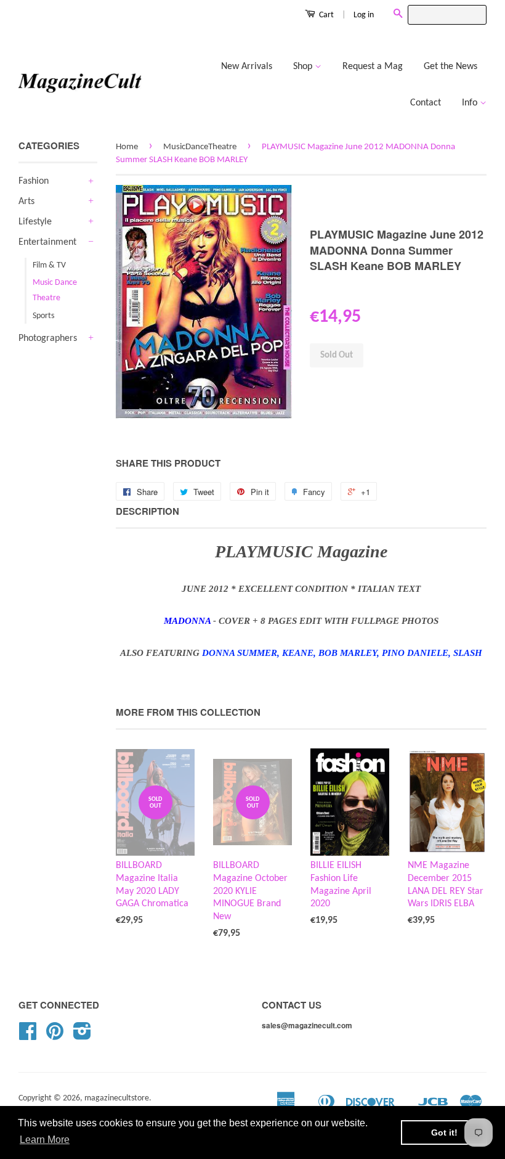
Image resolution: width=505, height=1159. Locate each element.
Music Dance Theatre (55, 290)
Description (147, 511)
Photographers (47, 338)
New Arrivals (246, 67)
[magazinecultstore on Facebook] (27, 1036)
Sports (43, 316)
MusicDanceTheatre (199, 147)
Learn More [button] (45, 1139)
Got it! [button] (444, 1132)
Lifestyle (35, 222)
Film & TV (49, 265)
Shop (304, 67)
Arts (26, 202)
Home (127, 147)
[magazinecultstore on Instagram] (82, 1036)
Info (471, 103)
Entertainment (47, 242)
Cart (325, 15)
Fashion (33, 181)
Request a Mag (372, 67)
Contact (425, 103)
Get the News (450, 67)
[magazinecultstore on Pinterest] (55, 1036)
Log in (364, 15)
